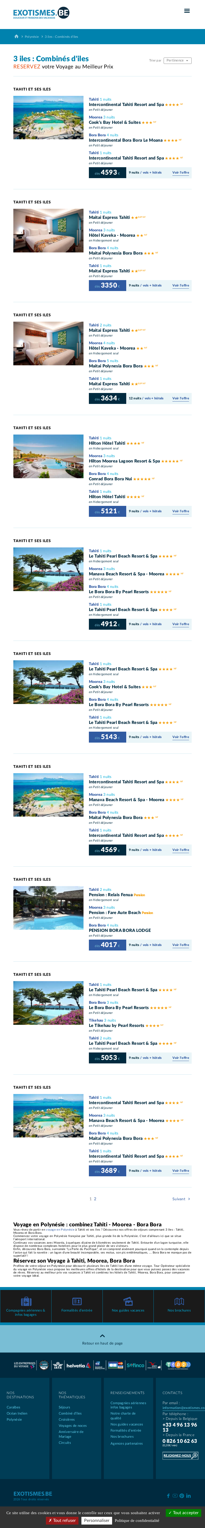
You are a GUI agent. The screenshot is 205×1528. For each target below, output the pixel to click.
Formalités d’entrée (76, 1310)
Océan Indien (17, 1413)
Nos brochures (179, 1310)
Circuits (65, 1443)
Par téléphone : (175, 1414)
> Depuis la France (178, 1435)
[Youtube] (175, 1495)
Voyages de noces (73, 1426)
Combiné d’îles (70, 1413)
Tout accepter (185, 1513)
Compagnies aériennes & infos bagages (25, 1313)
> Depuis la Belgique (180, 1419)
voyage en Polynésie (60, 1229)
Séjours (64, 1407)
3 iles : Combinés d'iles (61, 36)
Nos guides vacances (128, 1310)
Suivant (179, 1199)
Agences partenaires (127, 1443)
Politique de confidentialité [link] (137, 1520)
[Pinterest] (181, 1495)
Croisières (67, 1420)
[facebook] (168, 1495)
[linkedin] (188, 1495)
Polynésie (32, 36)
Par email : (171, 1403)
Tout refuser (64, 1520)
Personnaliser (96, 1520)
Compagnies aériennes (128, 1405)
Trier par (155, 60)
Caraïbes (13, 1407)
